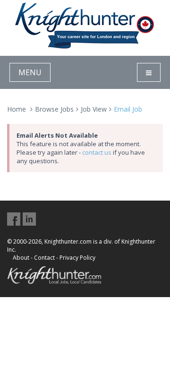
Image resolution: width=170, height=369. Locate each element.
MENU (30, 72)
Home (16, 109)
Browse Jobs (54, 109)
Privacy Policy (77, 258)
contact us (96, 152)
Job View (94, 109)
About (21, 258)
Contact (44, 258)
